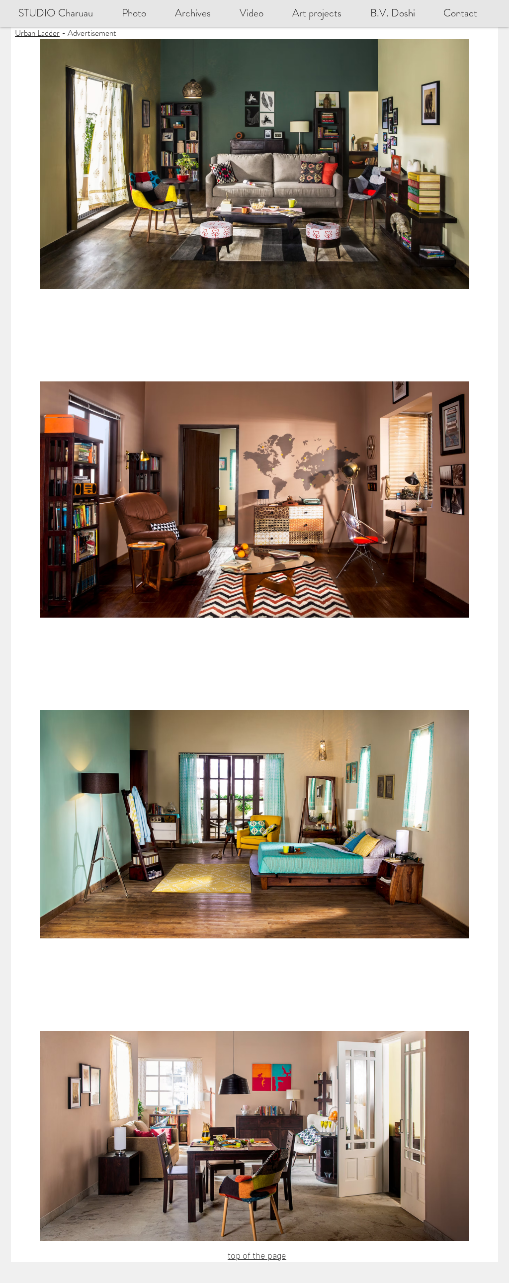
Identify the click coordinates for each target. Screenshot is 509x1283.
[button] (399, 13)
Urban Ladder (37, 33)
